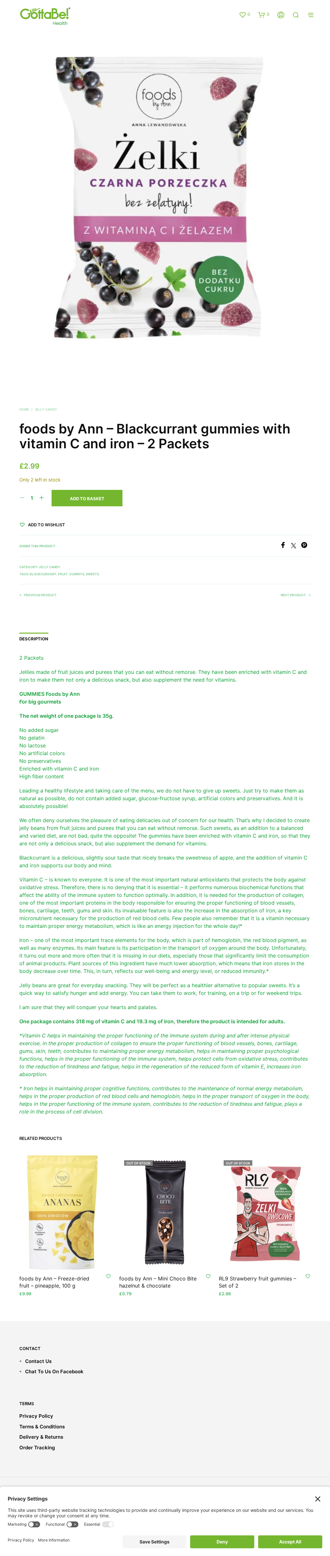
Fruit (63, 574)
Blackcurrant (43, 574)
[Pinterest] (306, 546)
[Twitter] (296, 546)
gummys (76, 574)
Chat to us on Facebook (54, 1371)
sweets (92, 574)
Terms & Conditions (42, 1427)
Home (24, 409)
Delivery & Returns (41, 1437)
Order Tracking (37, 1447)
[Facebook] (285, 546)
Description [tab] (33, 638)
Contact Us (38, 1361)
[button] (244, 14)
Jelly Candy (46, 409)
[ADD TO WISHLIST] (108, 1276)
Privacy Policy (36, 1416)
